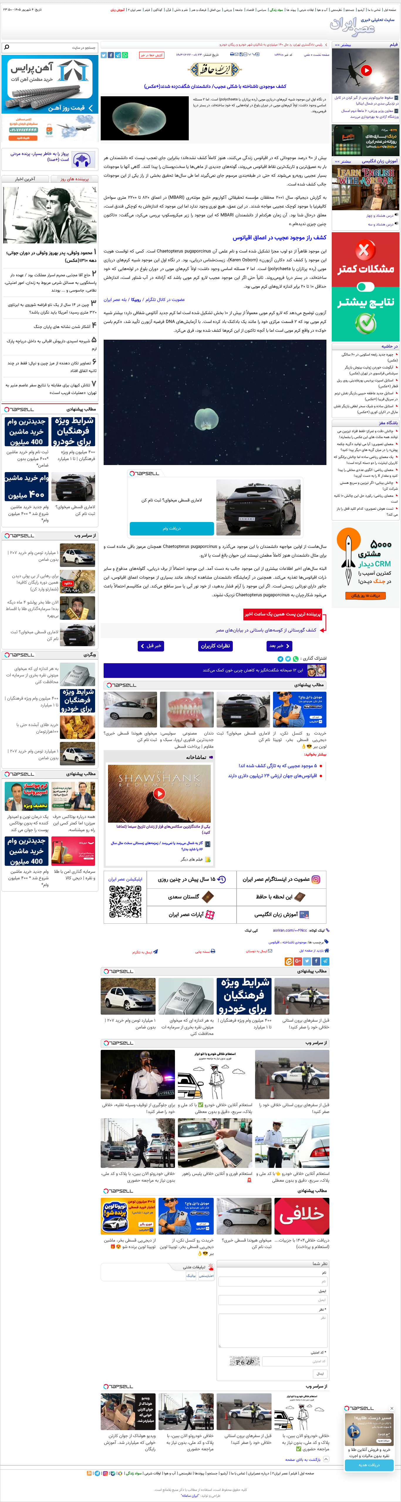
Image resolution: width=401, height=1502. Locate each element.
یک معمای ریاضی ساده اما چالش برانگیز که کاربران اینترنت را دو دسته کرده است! (366, 460)
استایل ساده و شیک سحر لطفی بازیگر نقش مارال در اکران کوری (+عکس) (366, 409)
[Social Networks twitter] (288, 659)
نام (324, 1272)
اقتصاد (250, 10)
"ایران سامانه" (190, 1495)
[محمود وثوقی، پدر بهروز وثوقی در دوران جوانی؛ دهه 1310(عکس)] (50, 215)
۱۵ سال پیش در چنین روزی (186, 879)
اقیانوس (274, 942)
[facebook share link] (111, 55)
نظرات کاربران (215, 646)
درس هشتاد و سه (381, 225)
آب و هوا (322, 10)
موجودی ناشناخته (294, 942)
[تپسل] (132, 473)
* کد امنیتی (318, 1352)
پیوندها (199, 1473)
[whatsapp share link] (125, 55)
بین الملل (215, 10)
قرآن (168, 10)
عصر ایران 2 (134, 10)
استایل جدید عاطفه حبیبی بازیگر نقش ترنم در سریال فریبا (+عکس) (366, 396)
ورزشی (228, 10)
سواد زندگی (276, 10)
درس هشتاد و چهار (380, 216)
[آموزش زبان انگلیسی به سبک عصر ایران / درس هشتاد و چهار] (365, 187)
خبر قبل (154, 646)
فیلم (147, 10)
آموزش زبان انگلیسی (276, 915)
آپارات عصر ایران (186, 915)
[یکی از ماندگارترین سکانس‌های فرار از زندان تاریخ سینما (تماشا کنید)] (159, 794)
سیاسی (261, 10)
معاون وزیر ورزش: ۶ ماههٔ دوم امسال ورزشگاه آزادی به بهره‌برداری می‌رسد (370, 114)
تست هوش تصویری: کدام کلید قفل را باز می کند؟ (367, 511)
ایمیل (322, 1291)
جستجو (350, 10)
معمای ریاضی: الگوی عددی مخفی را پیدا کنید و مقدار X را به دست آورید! (368, 473)
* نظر (322, 1309)
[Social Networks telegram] (280, 659)
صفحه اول (390, 10)
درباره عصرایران (258, 1473)
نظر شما (320, 1264)
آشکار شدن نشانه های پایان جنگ (62, 327)
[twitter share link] (104, 55)
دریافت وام (172, 529)
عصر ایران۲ (280, 1473)
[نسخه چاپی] (232, 54)
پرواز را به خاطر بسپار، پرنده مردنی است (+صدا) (40, 157)
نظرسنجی (336, 10)
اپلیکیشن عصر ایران (125, 879)
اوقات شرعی (306, 10)
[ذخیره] (241, 54)
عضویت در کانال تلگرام (165, 300)
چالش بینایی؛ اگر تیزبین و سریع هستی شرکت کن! (369, 485)
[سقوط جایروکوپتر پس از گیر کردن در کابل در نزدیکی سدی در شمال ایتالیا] (365, 71)
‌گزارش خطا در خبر (152, 55)
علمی (307, 55)
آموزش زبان (117, 10)
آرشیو (361, 10)
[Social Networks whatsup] (296, 659)
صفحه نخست (321, 55)
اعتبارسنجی (206, 1276)
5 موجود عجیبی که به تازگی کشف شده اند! (278, 766)
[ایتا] (289, 961)
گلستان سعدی (183, 897)
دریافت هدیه (369, 1465)
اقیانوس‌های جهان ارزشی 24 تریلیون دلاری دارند (272, 776)
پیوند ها (291, 10)
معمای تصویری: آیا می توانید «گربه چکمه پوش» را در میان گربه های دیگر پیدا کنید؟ (367, 447)
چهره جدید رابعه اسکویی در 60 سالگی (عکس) (370, 357)
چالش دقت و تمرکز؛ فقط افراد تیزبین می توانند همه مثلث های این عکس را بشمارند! (367, 434)
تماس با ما (374, 10)
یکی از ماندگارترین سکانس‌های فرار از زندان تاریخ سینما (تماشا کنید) (163, 830)
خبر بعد (276, 646)
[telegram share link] (118, 55)
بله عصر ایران (115, 300)
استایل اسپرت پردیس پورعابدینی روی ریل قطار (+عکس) (367, 383)
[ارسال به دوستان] (236, 54)
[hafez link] (215, 69)
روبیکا (136, 300)
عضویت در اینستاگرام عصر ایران (276, 879)
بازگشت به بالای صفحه (303, 1460)
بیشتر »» (343, 44)
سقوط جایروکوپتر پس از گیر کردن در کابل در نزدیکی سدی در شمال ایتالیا (367, 101)
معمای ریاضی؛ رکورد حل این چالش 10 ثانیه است (366, 498)
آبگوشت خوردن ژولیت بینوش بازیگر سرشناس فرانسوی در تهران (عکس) (371, 370)
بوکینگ (191, 1276)
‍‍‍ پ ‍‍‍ (252, 53)
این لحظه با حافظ (274, 897)
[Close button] (392, 1408)
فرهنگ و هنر (198, 10)
